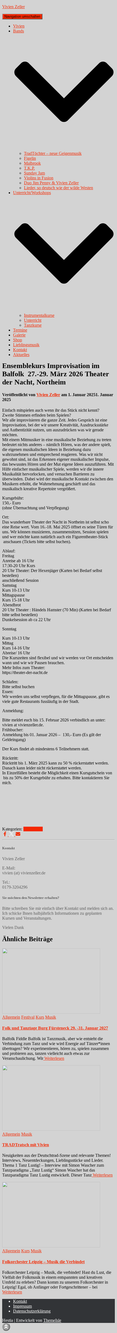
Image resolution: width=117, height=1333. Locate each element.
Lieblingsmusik (26, 344)
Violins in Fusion (38, 178)
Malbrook (32, 163)
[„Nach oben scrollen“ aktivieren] (6, 1327)
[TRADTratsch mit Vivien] (51, 1129)
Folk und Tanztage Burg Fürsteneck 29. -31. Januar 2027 (55, 1028)
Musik (37, 829)
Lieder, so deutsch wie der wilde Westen (58, 187)
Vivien (18, 26)
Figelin (30, 158)
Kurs (27, 829)
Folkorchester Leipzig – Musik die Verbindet (43, 1261)
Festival (28, 1017)
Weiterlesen (53, 1058)
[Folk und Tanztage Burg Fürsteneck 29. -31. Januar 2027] (51, 1012)
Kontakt (20, 349)
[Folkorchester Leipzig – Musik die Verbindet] (51, 1246)
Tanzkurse (33, 325)
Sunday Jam (34, 173)
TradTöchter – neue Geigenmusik (53, 153)
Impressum (22, 1306)
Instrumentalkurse (39, 315)
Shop (17, 340)
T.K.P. (29, 168)
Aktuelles (21, 354)
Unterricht (32, 320)
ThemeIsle (52, 1320)
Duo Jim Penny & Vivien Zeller (51, 182)
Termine (20, 330)
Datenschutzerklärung (32, 1311)
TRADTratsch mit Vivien (25, 1144)
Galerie (19, 335)
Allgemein (11, 1017)
